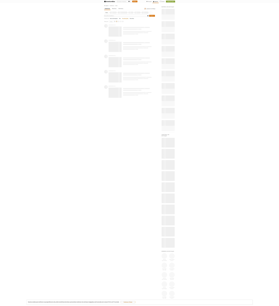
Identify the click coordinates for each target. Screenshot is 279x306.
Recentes (132, 18)
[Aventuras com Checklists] (122, 21)
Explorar (156, 1)
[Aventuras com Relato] (114, 21)
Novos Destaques (114, 18)
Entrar (163, 1)
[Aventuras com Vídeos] (118, 21)
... (150, 12)
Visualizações (125, 18)
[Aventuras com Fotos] (116, 21)
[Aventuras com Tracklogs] (120, 21)
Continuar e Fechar (128, 302)
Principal (149, 1)
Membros (121, 8)
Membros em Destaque (168, 251)
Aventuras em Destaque (165, 135)
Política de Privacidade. (113, 302)
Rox (120, 18)
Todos (111, 21)
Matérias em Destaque (168, 6)
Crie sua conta (170, 1)
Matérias (114, 8)
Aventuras (107, 8)
